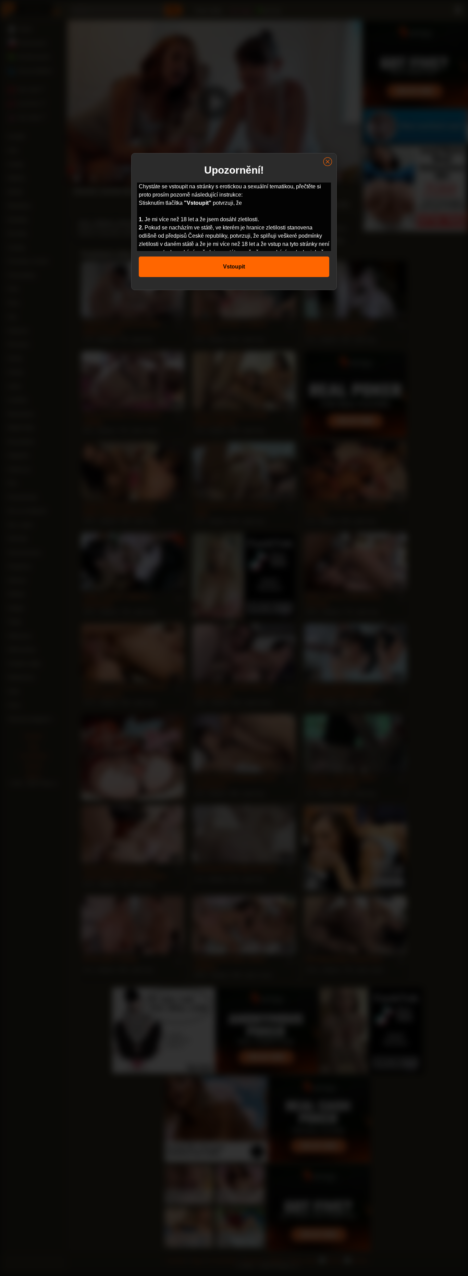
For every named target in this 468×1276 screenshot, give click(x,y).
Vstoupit (234, 267)
